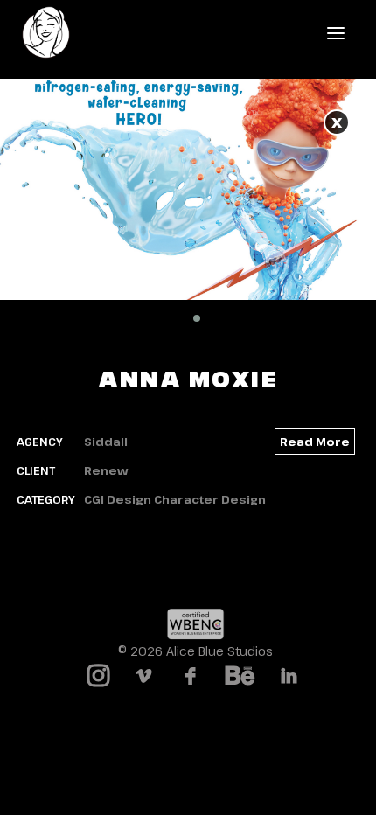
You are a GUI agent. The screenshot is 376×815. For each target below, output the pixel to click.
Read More (315, 441)
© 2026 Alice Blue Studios (195, 651)
